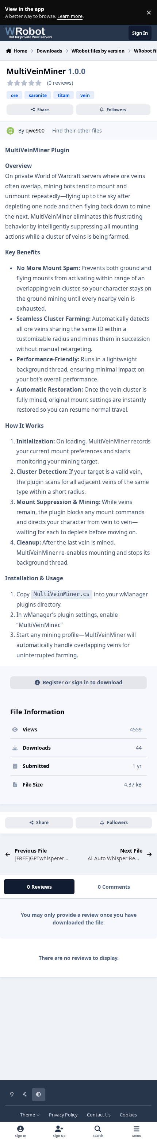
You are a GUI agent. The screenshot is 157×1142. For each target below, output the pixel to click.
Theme (28, 1115)
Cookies (128, 1115)
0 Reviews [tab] (39, 886)
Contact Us (99, 1115)
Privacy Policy (63, 1115)
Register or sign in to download (82, 682)
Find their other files (77, 130)
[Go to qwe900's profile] (10, 131)
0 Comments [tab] (114, 886)
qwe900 (35, 130)
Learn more (14, 12)
